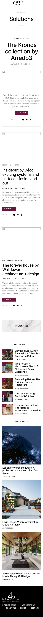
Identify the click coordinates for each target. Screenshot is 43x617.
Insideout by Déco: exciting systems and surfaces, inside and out (20, 176)
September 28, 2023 (21, 375)
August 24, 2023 (7, 528)
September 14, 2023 (21, 388)
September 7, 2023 (21, 414)
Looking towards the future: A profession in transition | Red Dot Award (20, 470)
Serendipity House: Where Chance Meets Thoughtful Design (21, 575)
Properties (18, 260)
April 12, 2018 (6, 279)
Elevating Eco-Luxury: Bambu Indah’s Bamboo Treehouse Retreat (27, 353)
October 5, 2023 (20, 359)
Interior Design (9, 605)
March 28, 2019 (7, 188)
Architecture (7, 260)
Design (11, 165)
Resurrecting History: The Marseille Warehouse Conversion (27, 408)
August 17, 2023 (7, 579)
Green (17, 165)
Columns (35, 608)
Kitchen (26, 38)
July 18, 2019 (15, 64)
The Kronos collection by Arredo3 (21, 51)
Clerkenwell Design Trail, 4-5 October (25, 395)
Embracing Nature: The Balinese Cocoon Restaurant (27, 382)
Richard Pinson (26, 64)
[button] (40, 3)
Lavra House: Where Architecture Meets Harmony (20, 523)
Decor (4, 165)
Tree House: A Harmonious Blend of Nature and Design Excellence (26, 367)
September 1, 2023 (8, 476)
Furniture (18, 38)
